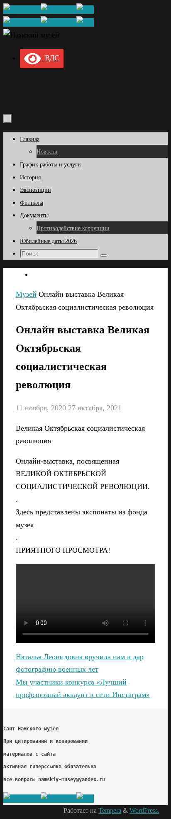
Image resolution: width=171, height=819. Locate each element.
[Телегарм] (22, 9)
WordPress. (144, 810)
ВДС (50, 58)
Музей (26, 294)
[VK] (85, 9)
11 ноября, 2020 (41, 408)
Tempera (109, 810)
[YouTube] (58, 9)
